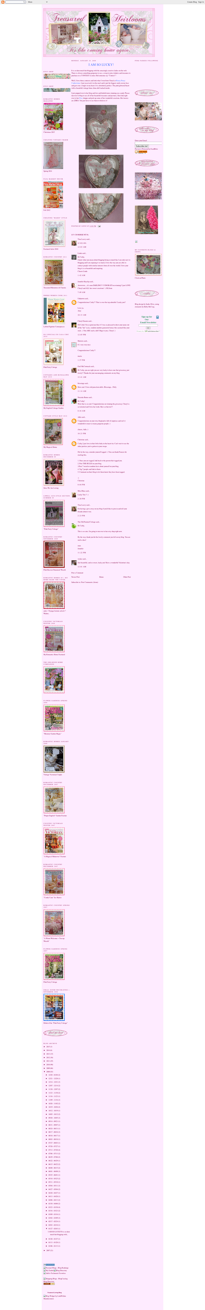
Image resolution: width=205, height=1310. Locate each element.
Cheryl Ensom (83, 321)
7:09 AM (81, 292)
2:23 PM (81, 515)
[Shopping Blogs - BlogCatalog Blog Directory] (57, 1281)
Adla (79, 417)
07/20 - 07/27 (53, 1146)
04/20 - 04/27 (53, 1193)
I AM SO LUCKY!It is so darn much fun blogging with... (59, 1232)
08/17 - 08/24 (53, 1132)
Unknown (81, 298)
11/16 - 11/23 (53, 1096)
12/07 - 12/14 (53, 1085)
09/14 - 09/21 (53, 1121)
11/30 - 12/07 (53, 1089)
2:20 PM (81, 498)
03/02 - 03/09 (53, 1218)
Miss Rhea (81, 491)
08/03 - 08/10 (53, 1139)
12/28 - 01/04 (53, 1075)
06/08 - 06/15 (53, 1168)
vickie (80, 559)
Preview (138, 149)
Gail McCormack (84, 366)
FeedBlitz (154, 149)
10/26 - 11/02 (53, 1103)
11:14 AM (82, 391)
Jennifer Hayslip (83, 281)
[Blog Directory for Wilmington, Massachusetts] (49, 1284)
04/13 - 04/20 (53, 1196)
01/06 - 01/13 (53, 1246)
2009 (48, 1068)
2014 (48, 1050)
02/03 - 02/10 (53, 1225)
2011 (48, 1061)
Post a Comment (77, 572)
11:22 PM (82, 552)
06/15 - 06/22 (53, 1164)
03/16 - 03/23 (53, 1210)
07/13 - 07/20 (53, 1150)
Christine (81, 439)
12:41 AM (82, 377)
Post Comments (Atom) (89, 582)
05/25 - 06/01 (53, 1175)
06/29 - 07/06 (53, 1157)
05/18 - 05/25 (53, 1178)
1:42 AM (81, 275)
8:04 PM (81, 484)
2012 (48, 1057)
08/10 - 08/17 (53, 1135)
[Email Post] (99, 226)
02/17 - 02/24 (53, 1221)
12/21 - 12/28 (53, 1078)
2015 (48, 1046)
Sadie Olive (150, 304)
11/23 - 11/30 (53, 1092)
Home (101, 577)
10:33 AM (82, 315)
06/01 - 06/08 (53, 1171)
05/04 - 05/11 (53, 1185)
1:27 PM (81, 360)
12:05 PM (82, 334)
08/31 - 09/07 (53, 1125)
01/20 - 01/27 (53, 1239)
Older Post (127, 577)
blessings (81, 383)
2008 (48, 1071)
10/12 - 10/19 (53, 1110)
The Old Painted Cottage (87, 522)
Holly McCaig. (149, 306)
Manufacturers (49, 1298)
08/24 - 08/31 (53, 1128)
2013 (48, 1054)
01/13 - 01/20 (53, 1242)
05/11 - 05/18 (53, 1182)
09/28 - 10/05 (53, 1118)
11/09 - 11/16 (53, 1100)
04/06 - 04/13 (53, 1200)
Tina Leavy (82, 239)
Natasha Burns (83, 397)
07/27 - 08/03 (53, 1143)
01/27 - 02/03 (53, 1228)
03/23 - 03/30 (53, 1207)
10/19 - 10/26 (53, 1107)
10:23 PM (82, 433)
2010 (48, 1064)
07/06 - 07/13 (53, 1153)
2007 (48, 1250)
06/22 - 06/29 (53, 1160)
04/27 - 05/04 (53, 1189)
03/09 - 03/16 (53, 1214)
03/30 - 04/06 (53, 1203)
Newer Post (75, 577)
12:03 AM (82, 247)
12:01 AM (82, 566)
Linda (80, 253)
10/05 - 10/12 (53, 1114)
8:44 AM (81, 411)
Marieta (80, 341)
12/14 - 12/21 (53, 1082)
